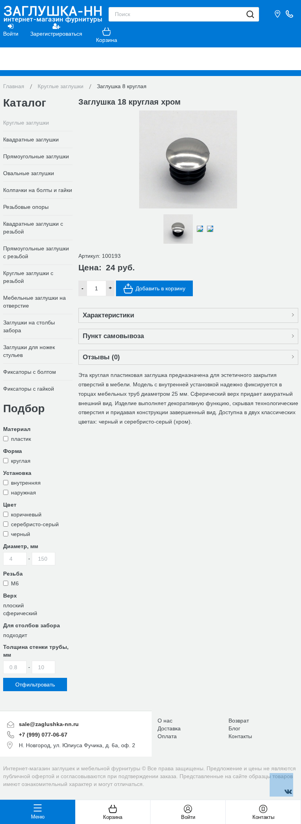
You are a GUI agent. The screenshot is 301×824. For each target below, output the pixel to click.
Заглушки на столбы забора (29, 326)
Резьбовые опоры (26, 207)
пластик (21, 439)
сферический (20, 613)
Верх (10, 595)
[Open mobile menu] (150, 58)
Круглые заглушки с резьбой (28, 277)
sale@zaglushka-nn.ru (49, 724)
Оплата (167, 736)
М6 (15, 583)
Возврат (238, 720)
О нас (165, 720)
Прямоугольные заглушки (36, 156)
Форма (12, 451)
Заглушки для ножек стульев (29, 351)
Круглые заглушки (26, 123)
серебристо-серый (35, 524)
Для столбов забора (31, 625)
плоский (13, 605)
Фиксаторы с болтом (29, 372)
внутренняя (26, 483)
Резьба (13, 573)
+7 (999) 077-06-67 (43, 735)
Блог (234, 728)
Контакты (240, 736)
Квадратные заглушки (31, 139)
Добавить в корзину (160, 288)
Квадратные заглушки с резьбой (33, 228)
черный (20, 534)
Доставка (169, 728)
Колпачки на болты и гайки (37, 190)
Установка (17, 473)
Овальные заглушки (28, 173)
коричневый (26, 514)
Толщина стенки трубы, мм (36, 651)
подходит (15, 635)
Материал (17, 429)
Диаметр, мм (20, 546)
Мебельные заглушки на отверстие (34, 302)
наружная (23, 492)
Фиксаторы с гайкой (28, 389)
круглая (21, 461)
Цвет (9, 505)
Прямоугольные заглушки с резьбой (36, 252)
